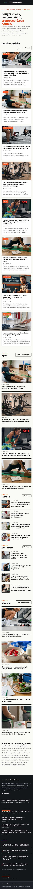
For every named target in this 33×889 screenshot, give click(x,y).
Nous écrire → (6, 793)
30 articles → (27, 546)
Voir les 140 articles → (23, 354)
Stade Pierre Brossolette (9, 800)
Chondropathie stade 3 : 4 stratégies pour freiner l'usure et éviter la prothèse (15, 864)
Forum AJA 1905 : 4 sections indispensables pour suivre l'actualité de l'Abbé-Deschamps (16, 844)
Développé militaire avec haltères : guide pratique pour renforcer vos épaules (15, 851)
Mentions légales (6, 884)
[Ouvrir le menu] (29, 2)
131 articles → (27, 495)
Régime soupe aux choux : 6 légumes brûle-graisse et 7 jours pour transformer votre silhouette (16, 857)
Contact (24, 884)
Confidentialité (16, 884)
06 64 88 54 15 (24, 802)
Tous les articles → (24, 48)
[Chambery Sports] (5, 2)
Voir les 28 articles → (23, 602)
